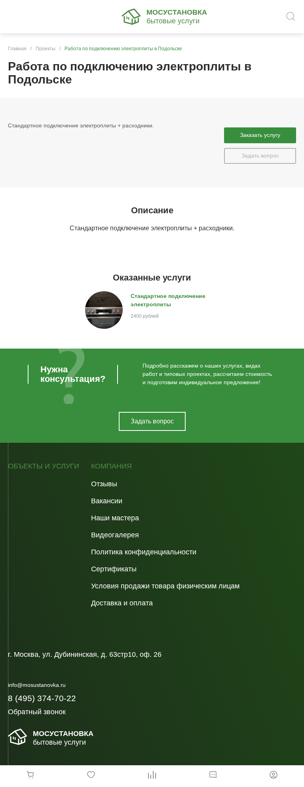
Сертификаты (114, 569)
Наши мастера (115, 518)
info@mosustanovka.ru (37, 685)
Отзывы (104, 484)
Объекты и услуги (43, 466)
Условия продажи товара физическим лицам (165, 586)
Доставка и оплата (122, 603)
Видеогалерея (115, 535)
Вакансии (106, 501)
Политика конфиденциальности (143, 552)
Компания (111, 466)
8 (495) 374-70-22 (42, 698)
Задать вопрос (260, 155)
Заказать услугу (260, 135)
